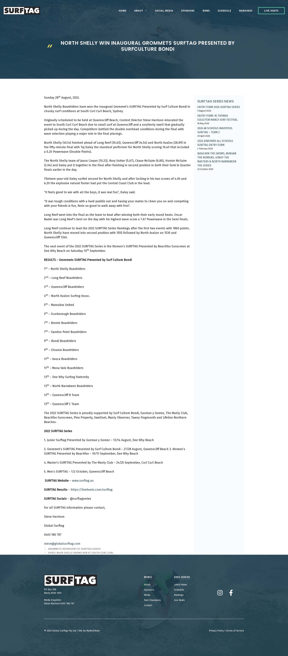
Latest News (180, 584)
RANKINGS (245, 10)
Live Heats (271, 10)
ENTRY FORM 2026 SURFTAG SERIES (218, 107)
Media (147, 595)
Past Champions (152, 600)
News (206, 10)
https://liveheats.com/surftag (91, 489)
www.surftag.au (83, 480)
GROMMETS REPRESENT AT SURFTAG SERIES (74, 548)
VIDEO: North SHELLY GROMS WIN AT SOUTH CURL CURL (81, 552)
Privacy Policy (216, 630)
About (138, 10)
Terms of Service (235, 630)
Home (122, 10)
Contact (148, 605)
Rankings (179, 595)
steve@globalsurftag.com (62, 544)
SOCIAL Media (164, 10)
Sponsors (188, 10)
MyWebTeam (93, 630)
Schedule (224, 10)
